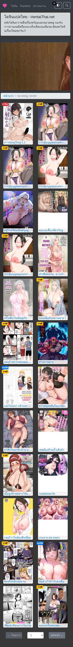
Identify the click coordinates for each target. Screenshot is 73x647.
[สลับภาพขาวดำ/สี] (58, 5)
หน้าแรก (9, 95)
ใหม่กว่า (14, 635)
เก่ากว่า (57, 635)
